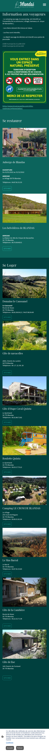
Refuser (20, 748)
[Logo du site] (24, 5)
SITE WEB (7, 188)
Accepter (10, 748)
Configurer (9, 742)
